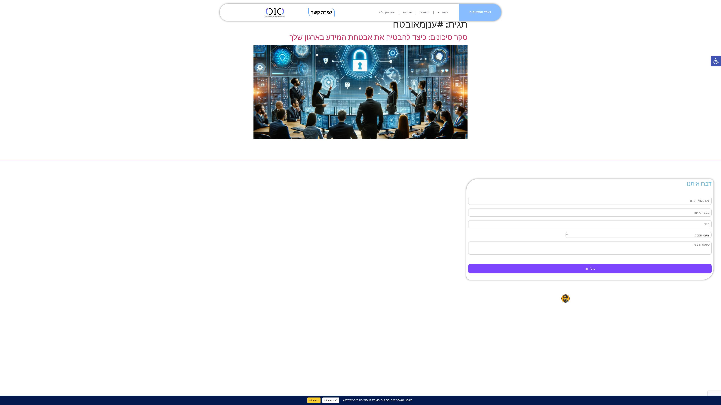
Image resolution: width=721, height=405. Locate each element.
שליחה (590, 268)
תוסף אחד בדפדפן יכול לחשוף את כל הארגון (187, 204)
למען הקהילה (387, 12)
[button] (716, 61)
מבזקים (407, 12)
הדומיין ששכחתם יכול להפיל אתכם (194, 192)
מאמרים (424, 12)
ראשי (445, 12)
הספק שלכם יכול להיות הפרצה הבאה (192, 198)
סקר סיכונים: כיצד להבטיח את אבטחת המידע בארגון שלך (379, 37)
